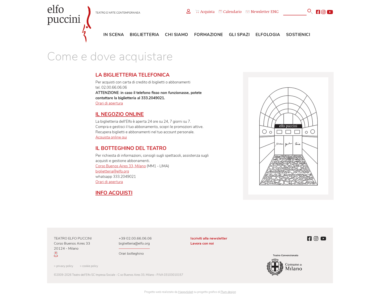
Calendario (232, 12)
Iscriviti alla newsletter (208, 238)
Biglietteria (144, 35)
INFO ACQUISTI (113, 192)
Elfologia (268, 35)
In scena (113, 35)
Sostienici (298, 35)
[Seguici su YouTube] (330, 12)
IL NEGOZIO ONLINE (119, 114)
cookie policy (89, 266)
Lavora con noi (202, 243)
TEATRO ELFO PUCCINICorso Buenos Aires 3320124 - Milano (73, 243)
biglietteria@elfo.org (112, 171)
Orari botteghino (131, 253)
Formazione (208, 35)
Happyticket (185, 292)
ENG (275, 12)
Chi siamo (176, 35)
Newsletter (260, 12)
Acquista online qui (111, 137)
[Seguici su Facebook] (318, 12)
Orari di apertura (109, 103)
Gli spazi (239, 35)
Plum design (228, 292)
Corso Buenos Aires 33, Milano (120, 166)
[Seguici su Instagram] (323, 12)
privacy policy (63, 266)
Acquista (207, 12)
